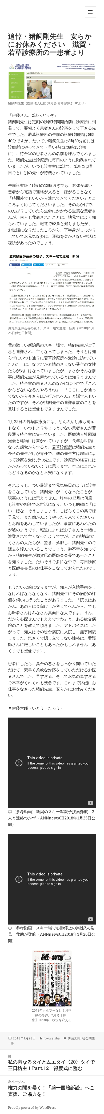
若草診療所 (62, 447)
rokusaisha (51, 1038)
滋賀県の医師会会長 (54, 555)
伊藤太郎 (74, 1038)
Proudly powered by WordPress (32, 1107)
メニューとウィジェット (90, 17)
